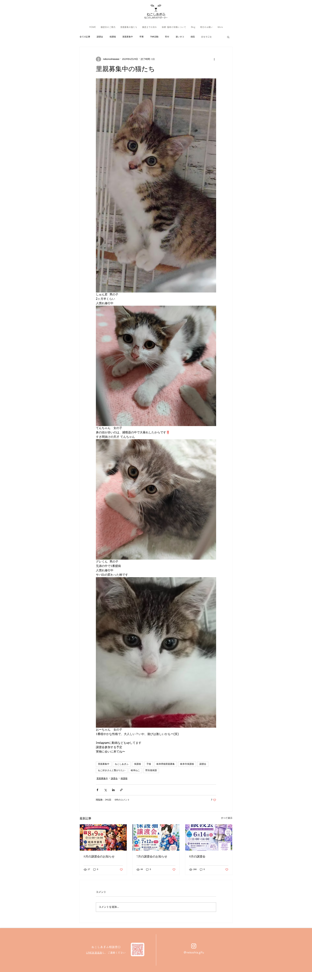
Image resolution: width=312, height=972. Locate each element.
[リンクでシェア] (121, 789)
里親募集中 (127, 37)
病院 (193, 37)
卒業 (141, 37)
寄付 (167, 37)
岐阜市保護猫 (187, 764)
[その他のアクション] (214, 59)
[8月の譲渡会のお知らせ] (103, 837)
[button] (228, 37)
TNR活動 (154, 37)
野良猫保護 (151, 770)
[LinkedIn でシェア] (113, 789)
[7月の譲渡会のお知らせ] (156, 837)
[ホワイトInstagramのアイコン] (193, 946)
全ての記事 (85, 37)
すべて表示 (226, 818)
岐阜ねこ (135, 770)
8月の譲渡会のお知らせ (99, 856)
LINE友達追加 (94, 952)
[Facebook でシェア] (97, 789)
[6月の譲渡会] (208, 837)
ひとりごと (206, 37)
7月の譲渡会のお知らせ (151, 856)
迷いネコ (180, 37)
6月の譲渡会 (197, 856)
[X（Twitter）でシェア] (105, 789)
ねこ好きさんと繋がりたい (111, 770)
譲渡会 (100, 37)
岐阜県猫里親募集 (165, 764)
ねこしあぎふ (122, 764)
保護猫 (113, 37)
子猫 (148, 764)
